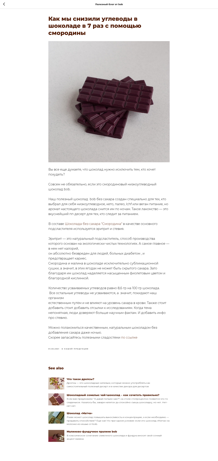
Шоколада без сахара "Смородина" (93, 224)
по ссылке (129, 337)
